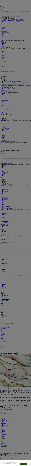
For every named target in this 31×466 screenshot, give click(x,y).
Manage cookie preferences (23, 461)
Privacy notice (13, 462)
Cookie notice (10, 462)
